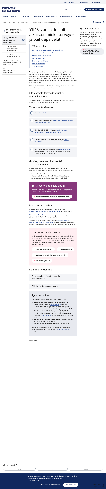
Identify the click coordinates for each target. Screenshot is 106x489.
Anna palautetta (69, 2)
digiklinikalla (42, 113)
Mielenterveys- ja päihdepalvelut (18, 22)
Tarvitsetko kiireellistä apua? (41, 55)
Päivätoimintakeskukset (37, 215)
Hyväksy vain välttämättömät (50, 485)
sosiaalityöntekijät (54, 211)
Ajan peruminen (37, 66)
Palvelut (14, 16)
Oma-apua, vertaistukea (40, 61)
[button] (19, 469)
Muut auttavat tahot (38, 58)
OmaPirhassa (54, 304)
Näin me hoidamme (38, 64)
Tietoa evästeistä (33, 480)
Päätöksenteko (65, 16)
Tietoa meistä (51, 16)
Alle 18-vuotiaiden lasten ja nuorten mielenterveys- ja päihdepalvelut (12, 62)
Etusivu (5, 16)
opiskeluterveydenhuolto (37, 211)
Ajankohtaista (79, 16)
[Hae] (81, 9)
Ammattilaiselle (83, 2)
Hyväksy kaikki (71, 485)
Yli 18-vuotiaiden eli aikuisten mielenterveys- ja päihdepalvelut (10, 39)
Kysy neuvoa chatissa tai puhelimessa (45, 53)
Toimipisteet (25, 16)
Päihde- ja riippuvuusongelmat (13, 55)
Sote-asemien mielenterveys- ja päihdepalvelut (12, 48)
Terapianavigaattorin (66, 149)
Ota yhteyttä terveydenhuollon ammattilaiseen (47, 50)
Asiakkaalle (38, 16)
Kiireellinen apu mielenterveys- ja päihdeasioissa (9, 70)
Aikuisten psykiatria (62, 329)
